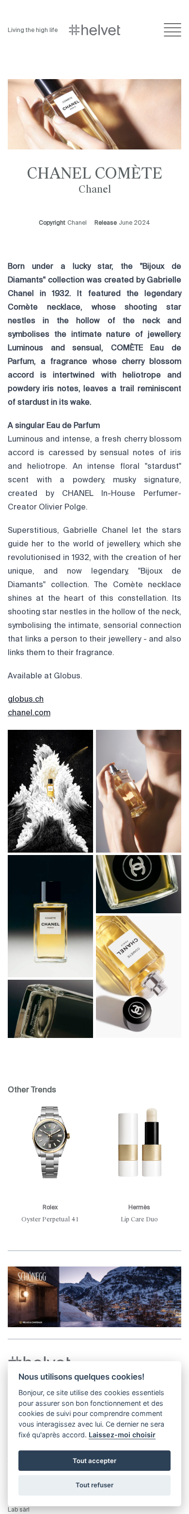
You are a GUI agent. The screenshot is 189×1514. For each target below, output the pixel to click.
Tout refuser (94, 1485)
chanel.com (29, 713)
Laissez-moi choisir (122, 1435)
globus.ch (26, 700)
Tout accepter (94, 1461)
